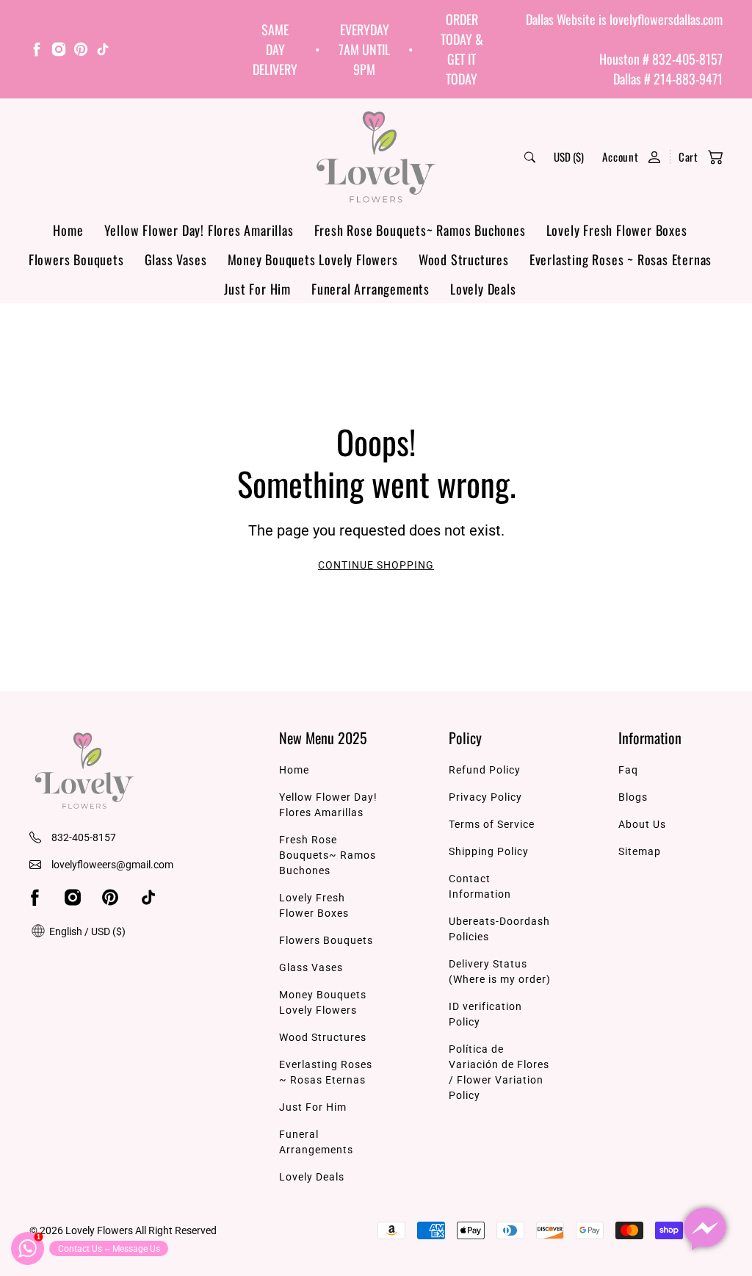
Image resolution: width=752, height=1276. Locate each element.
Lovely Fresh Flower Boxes (616, 229)
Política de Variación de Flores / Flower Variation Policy (499, 1072)
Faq (628, 770)
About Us (642, 824)
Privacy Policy (485, 797)
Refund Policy (485, 770)
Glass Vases (176, 259)
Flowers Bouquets (76, 259)
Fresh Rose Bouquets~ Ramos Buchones (420, 229)
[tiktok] (102, 51)
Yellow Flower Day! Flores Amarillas (199, 229)
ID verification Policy (485, 1014)
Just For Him (257, 288)
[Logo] (376, 157)
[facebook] (36, 51)
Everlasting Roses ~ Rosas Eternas (620, 259)
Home (68, 229)
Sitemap (639, 851)
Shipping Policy (489, 851)
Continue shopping (376, 565)
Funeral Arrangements (370, 288)
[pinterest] (80, 51)
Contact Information (480, 886)
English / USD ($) (86, 931)
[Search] (529, 157)
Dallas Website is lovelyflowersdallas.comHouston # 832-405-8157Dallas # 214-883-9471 (624, 49)
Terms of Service (492, 824)
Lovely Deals (483, 288)
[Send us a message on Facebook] (705, 1229)
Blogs (633, 797)
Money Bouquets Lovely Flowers (313, 259)
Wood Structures (464, 259)
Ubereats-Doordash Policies (499, 928)
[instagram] (58, 51)
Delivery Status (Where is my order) (500, 971)
